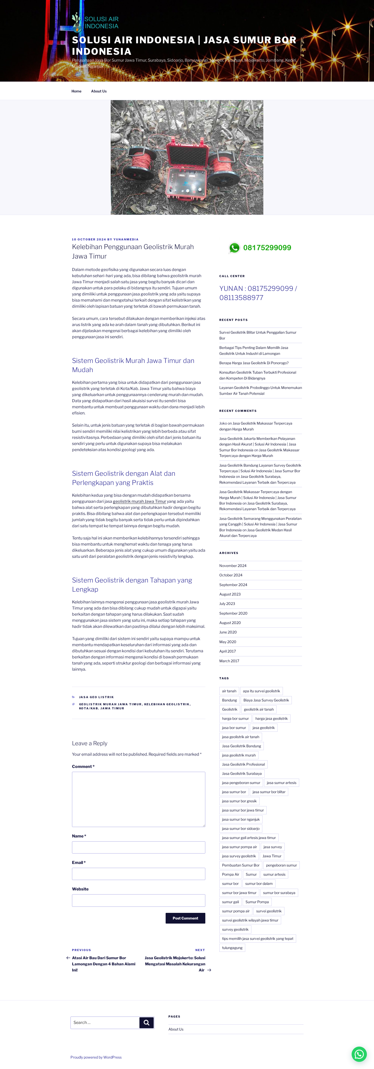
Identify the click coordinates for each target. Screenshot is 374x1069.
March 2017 (229, 661)
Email (79, 862)
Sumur (251, 874)
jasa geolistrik (264, 727)
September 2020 (233, 613)
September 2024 (233, 585)
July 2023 (227, 603)
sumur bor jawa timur (239, 892)
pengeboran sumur (281, 865)
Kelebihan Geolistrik (167, 704)
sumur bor (230, 883)
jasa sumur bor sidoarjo (241, 828)
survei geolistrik (269, 911)
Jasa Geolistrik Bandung (241, 746)
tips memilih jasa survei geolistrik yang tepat (257, 938)
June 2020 (228, 632)
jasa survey (273, 847)
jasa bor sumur (234, 727)
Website (80, 889)
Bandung (229, 700)
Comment (83, 766)
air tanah (229, 691)
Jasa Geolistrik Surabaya (242, 773)
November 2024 (233, 565)
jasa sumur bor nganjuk (241, 819)
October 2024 (230, 575)
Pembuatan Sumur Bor (241, 865)
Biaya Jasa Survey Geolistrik (266, 700)
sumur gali (230, 902)
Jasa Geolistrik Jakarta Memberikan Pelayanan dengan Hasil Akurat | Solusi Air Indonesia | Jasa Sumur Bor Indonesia (257, 444)
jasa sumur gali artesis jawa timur (249, 837)
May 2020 (227, 642)
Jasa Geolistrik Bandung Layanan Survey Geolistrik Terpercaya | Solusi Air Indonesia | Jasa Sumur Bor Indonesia (260, 471)
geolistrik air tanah (259, 709)
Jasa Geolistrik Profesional (243, 764)
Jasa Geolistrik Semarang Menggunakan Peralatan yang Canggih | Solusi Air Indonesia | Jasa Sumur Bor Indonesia (260, 524)
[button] (359, 1054)
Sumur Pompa (257, 902)
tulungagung (232, 947)
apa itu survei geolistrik (261, 691)
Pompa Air (230, 874)
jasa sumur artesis (281, 782)
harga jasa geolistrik (271, 718)
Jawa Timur (272, 856)
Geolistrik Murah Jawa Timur (110, 704)
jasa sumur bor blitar (269, 792)
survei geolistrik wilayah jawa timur (250, 920)
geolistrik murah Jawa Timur (139, 501)
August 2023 (230, 594)
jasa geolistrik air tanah (240, 737)
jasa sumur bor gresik (239, 801)
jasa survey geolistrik (239, 856)
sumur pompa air (236, 911)
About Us (99, 91)
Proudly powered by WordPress (96, 1057)
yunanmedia (126, 239)
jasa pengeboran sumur (241, 782)
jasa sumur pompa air (239, 847)
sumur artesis (274, 874)
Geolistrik (229, 709)
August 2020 (230, 622)
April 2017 (227, 651)
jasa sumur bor (234, 792)
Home (76, 91)
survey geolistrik (235, 929)
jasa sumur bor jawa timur (243, 810)
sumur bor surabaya (279, 892)
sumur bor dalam (259, 883)
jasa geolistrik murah (239, 755)
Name (79, 836)
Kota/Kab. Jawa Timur (102, 708)
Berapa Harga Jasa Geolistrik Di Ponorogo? (254, 363)
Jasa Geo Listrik (96, 697)
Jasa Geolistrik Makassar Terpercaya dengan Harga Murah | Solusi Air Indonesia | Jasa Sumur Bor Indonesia (257, 497)
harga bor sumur (235, 718)
